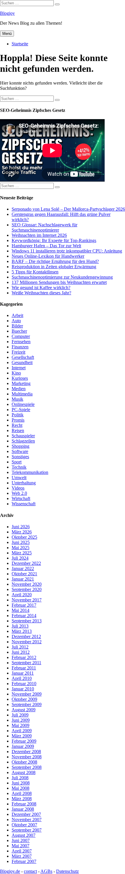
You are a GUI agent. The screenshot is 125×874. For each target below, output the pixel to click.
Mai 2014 (20, 610)
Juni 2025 (21, 542)
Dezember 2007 (26, 814)
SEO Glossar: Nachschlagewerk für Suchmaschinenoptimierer (44, 227)
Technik (19, 467)
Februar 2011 (24, 667)
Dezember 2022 (26, 563)
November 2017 (27, 599)
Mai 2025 (20, 547)
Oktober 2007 (24, 824)
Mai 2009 (20, 725)
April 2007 (22, 850)
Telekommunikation (30, 472)
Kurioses (20, 378)
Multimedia (22, 393)
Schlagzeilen (23, 440)
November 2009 (27, 694)
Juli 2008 (20, 777)
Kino (16, 372)
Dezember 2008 (26, 751)
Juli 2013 (20, 626)
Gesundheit (22, 362)
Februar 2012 (24, 657)
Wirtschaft (21, 498)
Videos (18, 488)
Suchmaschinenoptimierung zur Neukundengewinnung (62, 277)
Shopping (20, 446)
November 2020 (27, 584)
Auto (16, 320)
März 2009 (22, 735)
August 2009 (23, 709)
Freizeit (18, 352)
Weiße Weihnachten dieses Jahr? (41, 292)
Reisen (18, 430)
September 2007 (27, 830)
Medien (19, 388)
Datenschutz (67, 871)
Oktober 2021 (24, 573)
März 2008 (22, 798)
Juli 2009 (20, 714)
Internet (19, 367)
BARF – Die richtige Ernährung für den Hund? (55, 261)
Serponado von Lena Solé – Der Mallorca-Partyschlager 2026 (68, 209)
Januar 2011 (23, 673)
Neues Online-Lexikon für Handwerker (48, 256)
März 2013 (22, 631)
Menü (7, 33)
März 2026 (22, 531)
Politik (18, 414)
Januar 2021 (23, 578)
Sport (17, 461)
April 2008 (22, 793)
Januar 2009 (23, 746)
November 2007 (27, 819)
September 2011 (26, 662)
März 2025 (22, 552)
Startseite (20, 43)
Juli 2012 (20, 646)
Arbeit (17, 315)
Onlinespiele (23, 404)
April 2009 (22, 730)
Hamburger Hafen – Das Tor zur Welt (46, 245)
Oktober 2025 (24, 537)
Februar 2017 (24, 605)
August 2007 (23, 835)
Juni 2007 (21, 840)
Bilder (17, 325)
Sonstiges (20, 456)
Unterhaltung (24, 482)
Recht (17, 425)
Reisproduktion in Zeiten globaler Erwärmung (54, 266)
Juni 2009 (21, 720)
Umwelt (19, 477)
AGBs (46, 871)
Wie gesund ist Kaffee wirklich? (41, 287)
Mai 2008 (20, 788)
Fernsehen (21, 341)
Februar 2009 (24, 741)
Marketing (21, 383)
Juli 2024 (20, 558)
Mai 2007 (20, 845)
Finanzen (20, 346)
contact (30, 871)
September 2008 (27, 767)
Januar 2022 (23, 568)
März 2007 (22, 856)
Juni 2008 (21, 782)
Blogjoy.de (10, 871)
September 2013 (27, 620)
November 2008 (27, 756)
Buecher (19, 331)
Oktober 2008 (24, 762)
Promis (18, 420)
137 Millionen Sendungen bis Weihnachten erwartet (59, 282)
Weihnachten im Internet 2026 (39, 235)
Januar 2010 (23, 688)
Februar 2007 (24, 861)
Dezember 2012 (26, 636)
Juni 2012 (21, 652)
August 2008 (23, 772)
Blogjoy (7, 13)
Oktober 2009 (24, 699)
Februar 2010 (24, 683)
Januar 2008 (23, 809)
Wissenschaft (23, 503)
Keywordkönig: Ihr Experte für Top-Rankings (54, 240)
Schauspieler (23, 435)
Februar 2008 (24, 803)
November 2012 (27, 641)
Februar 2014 (24, 615)
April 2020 (22, 594)
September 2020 (27, 589)
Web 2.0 (19, 493)
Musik (17, 399)
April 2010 (22, 678)
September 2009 (27, 704)
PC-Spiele (21, 409)
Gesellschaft (23, 357)
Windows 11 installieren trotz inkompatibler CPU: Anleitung (67, 250)
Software (20, 451)
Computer (21, 336)
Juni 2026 (21, 526)
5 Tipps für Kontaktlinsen (35, 271)
